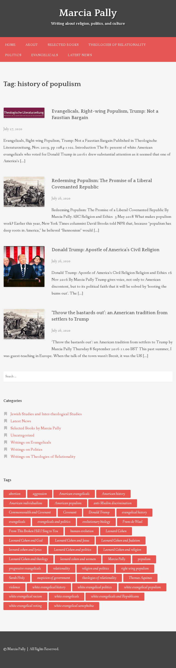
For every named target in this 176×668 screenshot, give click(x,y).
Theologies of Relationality (117, 45)
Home (10, 45)
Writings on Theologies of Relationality (43, 456)
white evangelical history (49, 587)
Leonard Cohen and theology (28, 559)
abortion (14, 493)
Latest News (80, 55)
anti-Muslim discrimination (113, 503)
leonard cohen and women (78, 559)
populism (144, 559)
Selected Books (63, 45)
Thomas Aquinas (140, 577)
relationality (61, 568)
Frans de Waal (132, 521)
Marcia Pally (88, 13)
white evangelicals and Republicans (115, 596)
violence (14, 587)
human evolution (82, 531)
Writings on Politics (26, 449)
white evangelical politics (95, 587)
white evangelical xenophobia (74, 605)
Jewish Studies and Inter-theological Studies (46, 414)
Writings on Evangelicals (31, 442)
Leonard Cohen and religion (122, 549)
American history (113, 493)
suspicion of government (53, 577)
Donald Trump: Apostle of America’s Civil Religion (106, 249)
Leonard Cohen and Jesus (72, 540)
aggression (40, 493)
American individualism (25, 503)
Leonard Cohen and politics (72, 549)
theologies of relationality (99, 577)
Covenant (70, 512)
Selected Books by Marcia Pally (36, 428)
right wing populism (135, 568)
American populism (68, 503)
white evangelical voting (25, 605)
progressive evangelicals (25, 568)
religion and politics (95, 568)
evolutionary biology (96, 521)
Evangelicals (44, 55)
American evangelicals (74, 493)
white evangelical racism (25, 596)
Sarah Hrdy (17, 577)
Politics (13, 55)
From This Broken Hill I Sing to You (33, 531)
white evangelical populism (142, 587)
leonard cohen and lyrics (25, 549)
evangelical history (134, 512)
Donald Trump (99, 512)
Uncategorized (22, 435)
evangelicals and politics (54, 521)
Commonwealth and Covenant (30, 512)
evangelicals (17, 521)
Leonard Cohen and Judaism (120, 540)
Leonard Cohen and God (26, 540)
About (31, 45)
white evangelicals (66, 596)
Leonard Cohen (116, 531)
